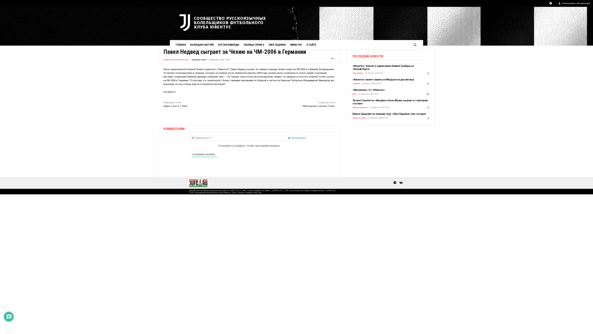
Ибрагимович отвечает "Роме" (319, 106)
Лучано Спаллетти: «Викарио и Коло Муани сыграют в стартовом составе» (390, 102)
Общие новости (360, 107)
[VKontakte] (401, 183)
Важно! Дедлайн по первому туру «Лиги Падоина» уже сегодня (389, 113)
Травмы (356, 83)
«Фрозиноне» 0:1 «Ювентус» (369, 89)
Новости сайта (360, 118)
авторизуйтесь (298, 138)
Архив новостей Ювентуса (176, 60)
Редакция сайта (199, 60)
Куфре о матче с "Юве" (175, 106)
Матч (355, 94)
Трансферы (358, 73)
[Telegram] (550, 3)
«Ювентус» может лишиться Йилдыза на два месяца (383, 79)
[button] (414, 44)
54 (428, 94)
